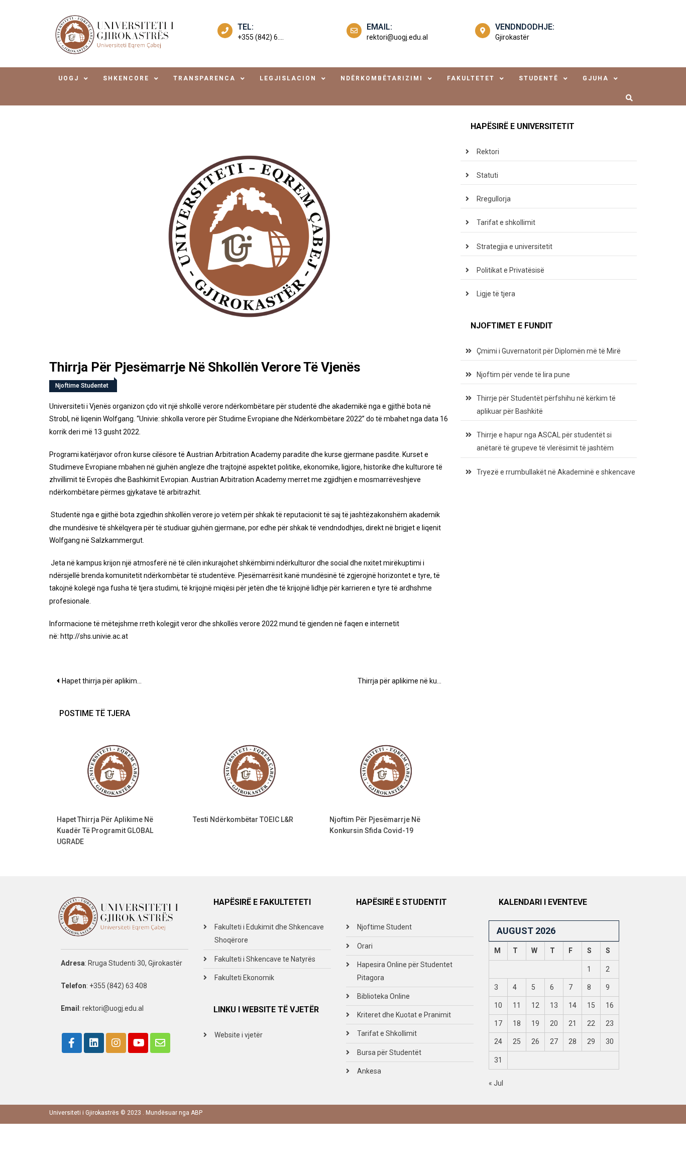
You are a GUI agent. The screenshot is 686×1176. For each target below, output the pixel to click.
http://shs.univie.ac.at (94, 636)
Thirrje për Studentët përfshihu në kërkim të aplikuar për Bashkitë (546, 404)
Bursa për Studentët (389, 1052)
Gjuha (596, 78)
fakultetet (471, 78)
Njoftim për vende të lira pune (523, 375)
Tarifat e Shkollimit (387, 1033)
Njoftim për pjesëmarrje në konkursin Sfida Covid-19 (374, 825)
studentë (538, 78)
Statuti (487, 175)
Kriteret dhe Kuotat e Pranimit (404, 1015)
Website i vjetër (238, 1035)
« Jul (496, 1083)
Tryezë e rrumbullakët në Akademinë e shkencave (556, 472)
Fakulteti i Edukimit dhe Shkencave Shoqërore (269, 933)
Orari (365, 946)
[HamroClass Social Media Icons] (72, 1043)
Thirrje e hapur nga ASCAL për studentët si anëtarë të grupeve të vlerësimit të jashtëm (545, 441)
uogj (68, 78)
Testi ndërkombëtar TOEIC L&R (243, 819)
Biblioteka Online (383, 996)
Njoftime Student (384, 927)
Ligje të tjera (496, 294)
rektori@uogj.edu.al (397, 37)
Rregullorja (494, 199)
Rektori (488, 152)
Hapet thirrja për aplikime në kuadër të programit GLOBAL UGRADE (106, 681)
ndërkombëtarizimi (381, 78)
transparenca (204, 78)
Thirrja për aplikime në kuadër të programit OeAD (404, 681)
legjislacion (288, 78)
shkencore (126, 78)
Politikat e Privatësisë (510, 270)
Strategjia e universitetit (514, 247)
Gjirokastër (512, 37)
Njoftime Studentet (81, 385)
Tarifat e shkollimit (506, 222)
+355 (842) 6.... (261, 37)
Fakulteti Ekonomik (244, 978)
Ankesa (369, 1071)
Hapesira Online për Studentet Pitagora (404, 971)
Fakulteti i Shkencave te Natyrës (264, 959)
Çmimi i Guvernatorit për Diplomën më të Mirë (549, 351)
